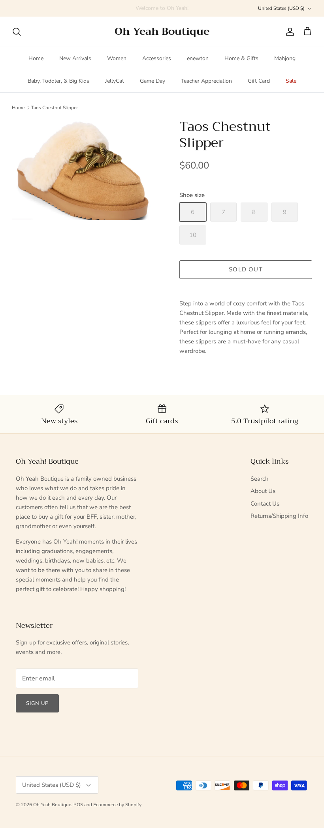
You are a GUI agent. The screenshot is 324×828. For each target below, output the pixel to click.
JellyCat (114, 81)
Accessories (156, 58)
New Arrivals (75, 58)
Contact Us (265, 504)
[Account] (288, 31)
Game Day (152, 81)
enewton (198, 58)
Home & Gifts (241, 58)
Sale (291, 81)
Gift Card (259, 81)
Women (116, 58)
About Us (263, 491)
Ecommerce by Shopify (117, 804)
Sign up (37, 703)
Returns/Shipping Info (279, 516)
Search (260, 479)
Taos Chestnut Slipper (54, 107)
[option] (87, 169)
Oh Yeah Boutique (52, 804)
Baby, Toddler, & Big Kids (58, 81)
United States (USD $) (281, 8)
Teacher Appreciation (206, 81)
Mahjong (285, 58)
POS (78, 804)
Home (35, 58)
